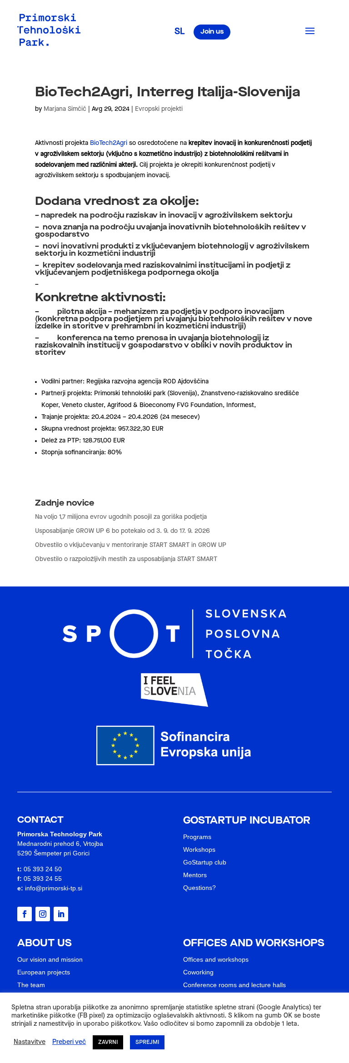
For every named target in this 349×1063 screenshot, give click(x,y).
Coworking (198, 972)
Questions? (199, 887)
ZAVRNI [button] (108, 1042)
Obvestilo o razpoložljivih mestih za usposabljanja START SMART (126, 559)
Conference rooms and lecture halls (234, 984)
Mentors (195, 875)
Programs (197, 836)
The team (31, 984)
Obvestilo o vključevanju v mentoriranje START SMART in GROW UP (130, 545)
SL (179, 31)
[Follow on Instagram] (42, 914)
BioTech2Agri (109, 143)
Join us (212, 32)
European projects (43, 972)
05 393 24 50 (43, 869)
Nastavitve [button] (29, 1042)
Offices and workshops (216, 959)
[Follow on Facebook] (24, 914)
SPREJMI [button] (147, 1042)
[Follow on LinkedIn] (61, 914)
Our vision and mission (50, 959)
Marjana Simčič (65, 109)
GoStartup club (204, 862)
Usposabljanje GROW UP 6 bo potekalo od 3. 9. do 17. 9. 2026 (122, 531)
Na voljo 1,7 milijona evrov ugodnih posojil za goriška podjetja (121, 517)
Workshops (199, 849)
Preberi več (69, 1042)
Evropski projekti (159, 109)
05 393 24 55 (43, 878)
